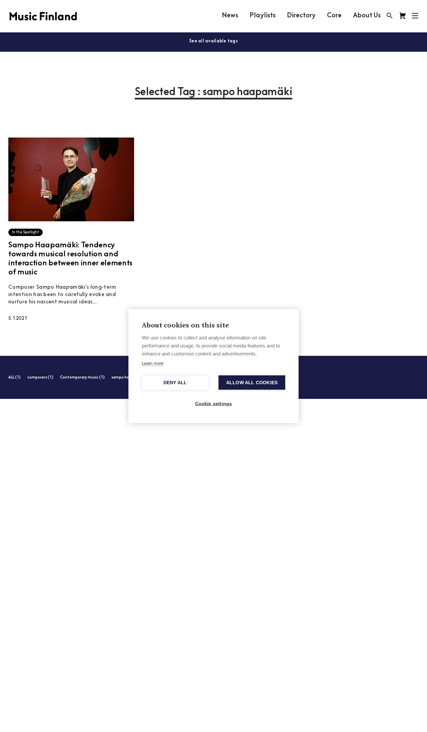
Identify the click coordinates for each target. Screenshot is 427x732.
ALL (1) (14, 378)
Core (334, 15)
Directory (301, 15)
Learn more (152, 362)
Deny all (175, 382)
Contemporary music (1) (82, 378)
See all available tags (213, 41)
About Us (367, 15)
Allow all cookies (252, 382)
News (230, 15)
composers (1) (40, 378)
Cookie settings (213, 403)
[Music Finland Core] (403, 16)
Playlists (263, 15)
